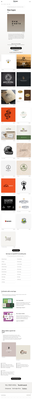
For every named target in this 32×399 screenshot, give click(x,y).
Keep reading (8, 367)
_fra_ (18, 140)
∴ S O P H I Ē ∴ (4, 140)
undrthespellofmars (4, 87)
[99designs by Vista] (15, 1)
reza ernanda (3, 158)
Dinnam (3, 229)
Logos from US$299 (19, 320)
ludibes (3, 69)
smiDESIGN (3, 193)
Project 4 (19, 101)
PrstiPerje (19, 193)
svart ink (19, 69)
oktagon (18, 158)
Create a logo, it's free (20, 307)
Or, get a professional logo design (16, 52)
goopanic (24, 32)
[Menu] (1, 1)
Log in (30, 1)
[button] (30, 393)
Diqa (18, 229)
